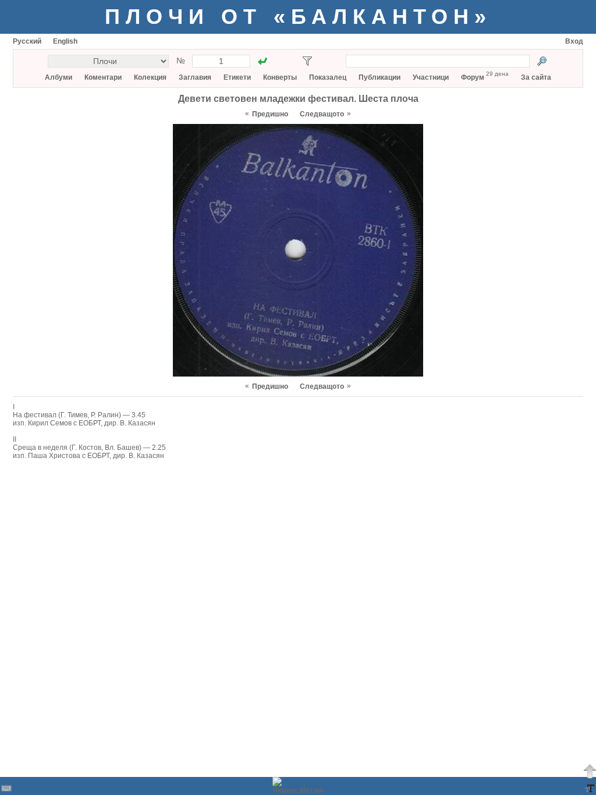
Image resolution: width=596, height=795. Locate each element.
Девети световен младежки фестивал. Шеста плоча (298, 99)
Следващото (322, 114)
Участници (431, 77)
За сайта (536, 77)
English (65, 41)
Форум (472, 77)
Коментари (103, 77)
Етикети (237, 77)
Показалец (327, 77)
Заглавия (195, 77)
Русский (27, 41)
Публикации (379, 77)
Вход (574, 41)
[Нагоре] (589, 771)
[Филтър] (307, 61)
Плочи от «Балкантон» (298, 17)
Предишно (270, 114)
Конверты (280, 77)
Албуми (58, 77)
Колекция (150, 77)
